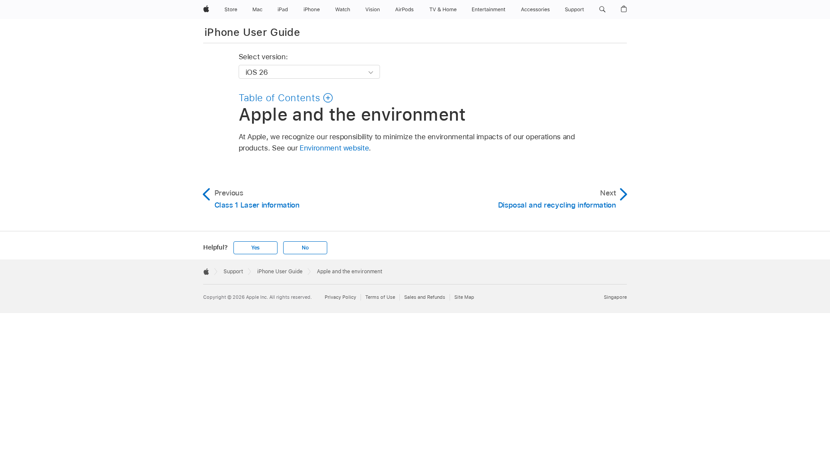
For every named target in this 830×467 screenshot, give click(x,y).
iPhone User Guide (252, 32)
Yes (255, 248)
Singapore (615, 297)
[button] (602, 9)
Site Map (464, 297)
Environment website (334, 148)
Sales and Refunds (424, 297)
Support (233, 272)
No (305, 248)
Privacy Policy (340, 297)
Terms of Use (380, 297)
